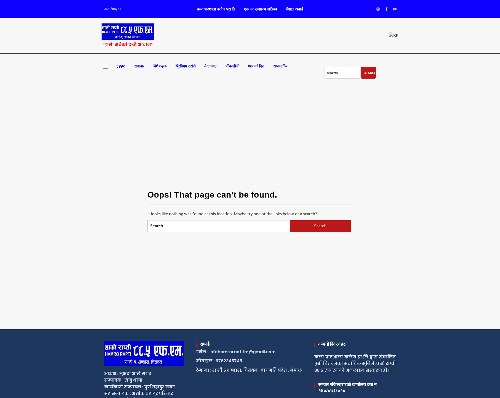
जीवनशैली (232, 66)
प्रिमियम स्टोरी (186, 66)
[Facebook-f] (386, 9)
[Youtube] (394, 9)
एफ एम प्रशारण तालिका (260, 9)
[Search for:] (342, 73)
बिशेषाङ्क (160, 66)
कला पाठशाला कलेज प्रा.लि (216, 9)
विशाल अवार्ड (294, 9)
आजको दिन (256, 66)
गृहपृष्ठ (120, 66)
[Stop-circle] (378, 9)
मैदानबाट (210, 66)
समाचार (139, 66)
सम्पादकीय (280, 66)
